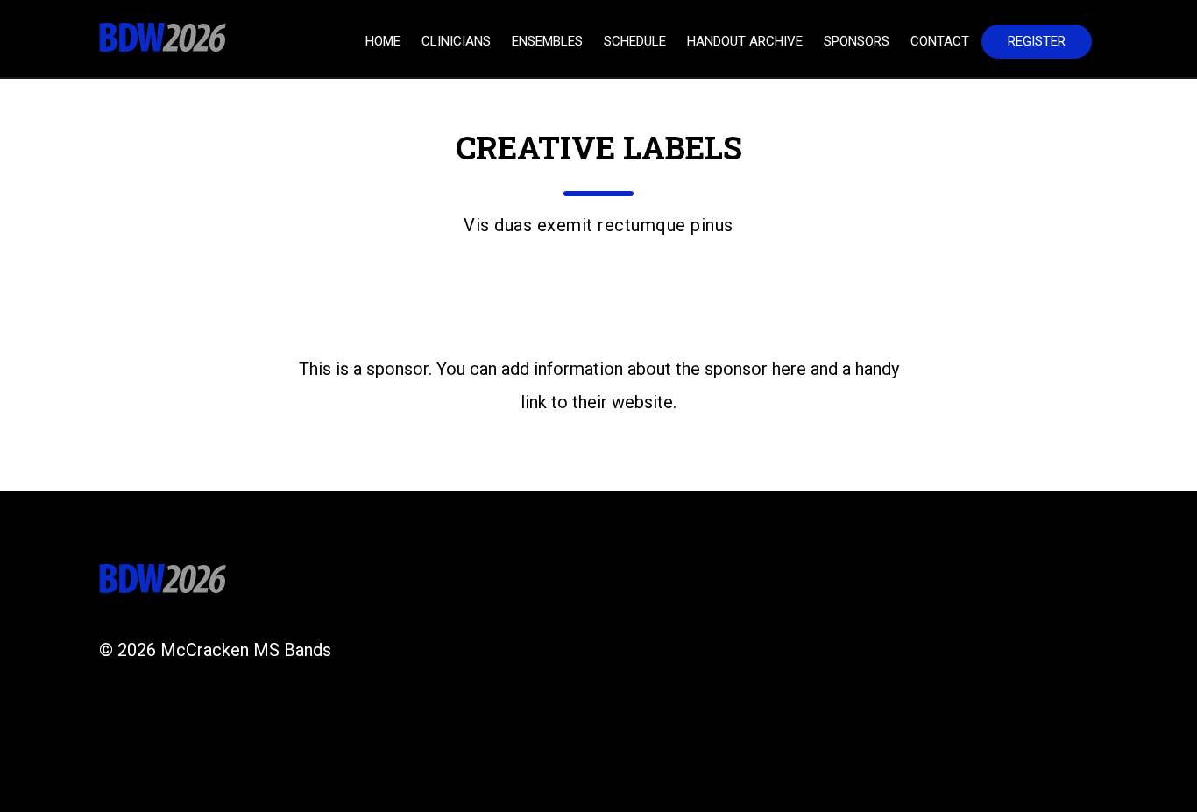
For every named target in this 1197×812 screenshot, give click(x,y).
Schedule (635, 41)
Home (382, 41)
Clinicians (456, 41)
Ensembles (547, 41)
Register (1037, 41)
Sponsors (856, 41)
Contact (939, 41)
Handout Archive (745, 41)
